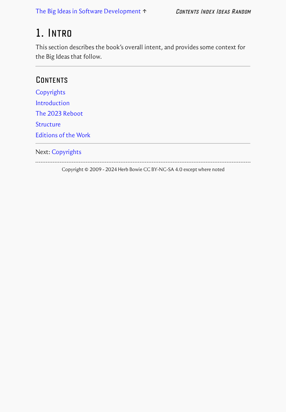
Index (207, 11)
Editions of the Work (63, 135)
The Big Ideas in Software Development (88, 11)
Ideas (222, 11)
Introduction (53, 103)
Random (240, 11)
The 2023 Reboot (59, 113)
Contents (186, 11)
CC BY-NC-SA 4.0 (163, 169)
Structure (48, 124)
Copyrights (50, 92)
